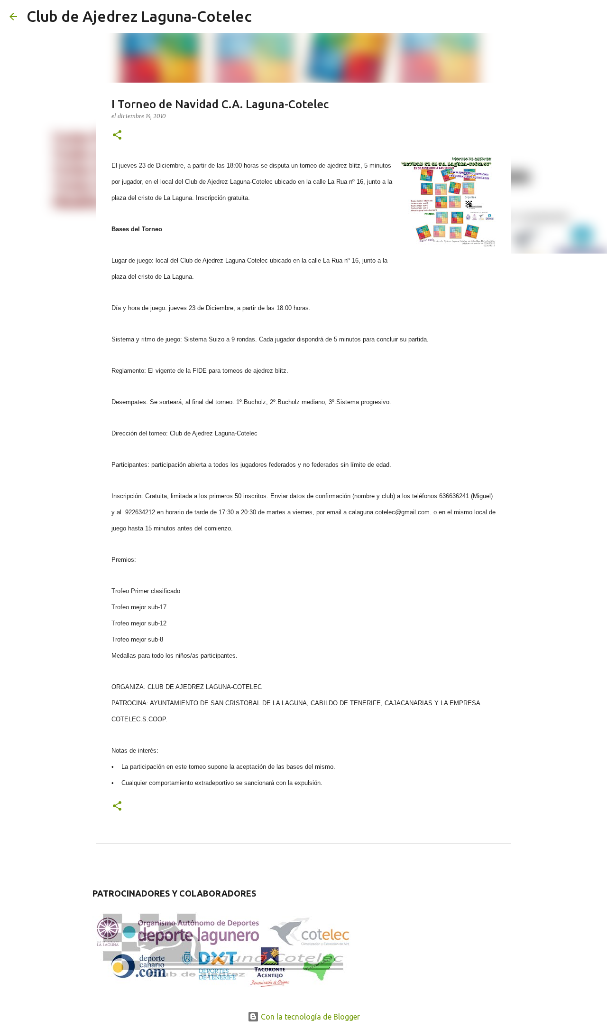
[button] (117, 135)
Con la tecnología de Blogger (309, 1016)
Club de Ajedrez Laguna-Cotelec (139, 16)
